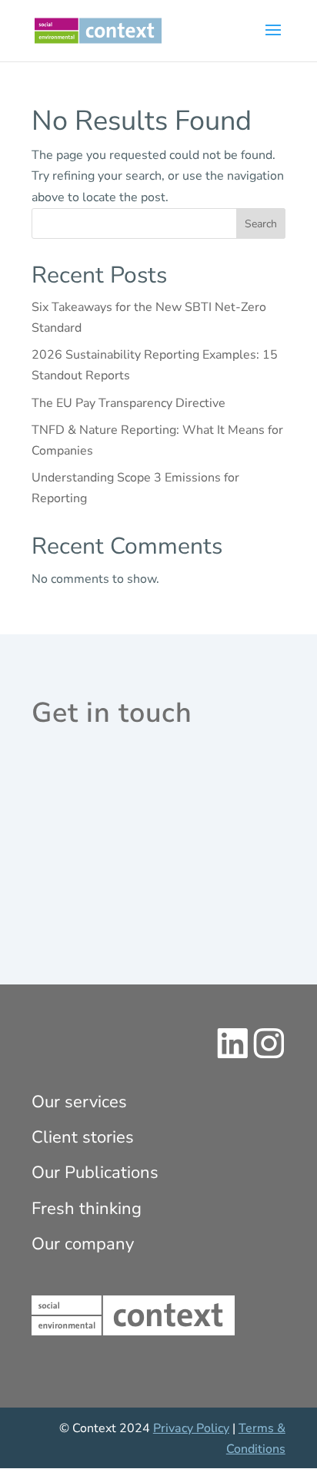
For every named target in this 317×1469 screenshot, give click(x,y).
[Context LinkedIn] (232, 1055)
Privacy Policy (191, 1428)
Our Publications (95, 1172)
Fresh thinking (87, 1208)
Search (261, 224)
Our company (83, 1244)
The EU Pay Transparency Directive (128, 403)
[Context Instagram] (268, 1055)
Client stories (83, 1137)
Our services (79, 1101)
